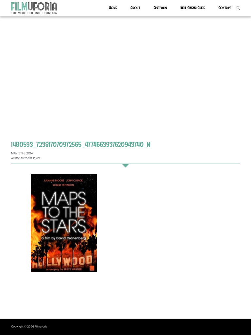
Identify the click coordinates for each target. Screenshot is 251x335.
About (135, 7)
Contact (225, 7)
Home (113, 7)
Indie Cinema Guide (193, 7)
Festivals (160, 7)
